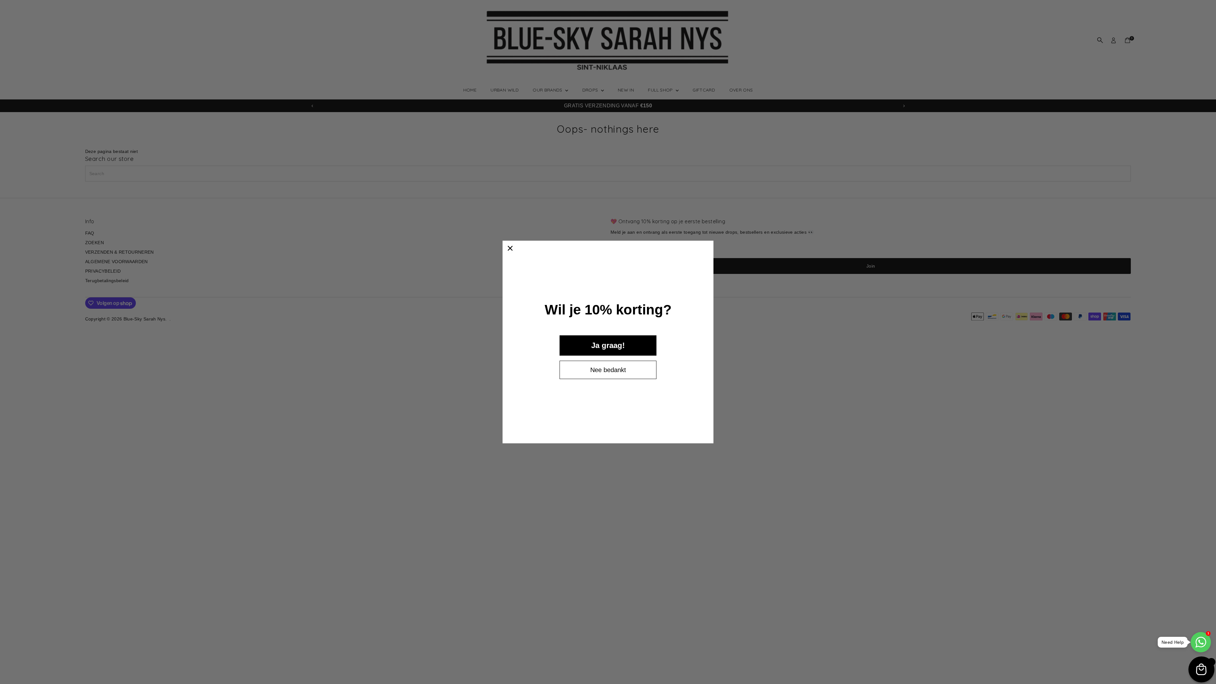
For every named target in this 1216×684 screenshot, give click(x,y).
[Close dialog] (510, 248)
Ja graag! (608, 345)
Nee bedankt (608, 369)
